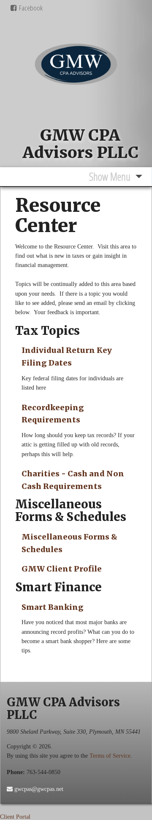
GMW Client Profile (62, 569)
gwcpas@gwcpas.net (38, 789)
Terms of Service (110, 756)
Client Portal (15, 817)
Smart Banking (53, 607)
